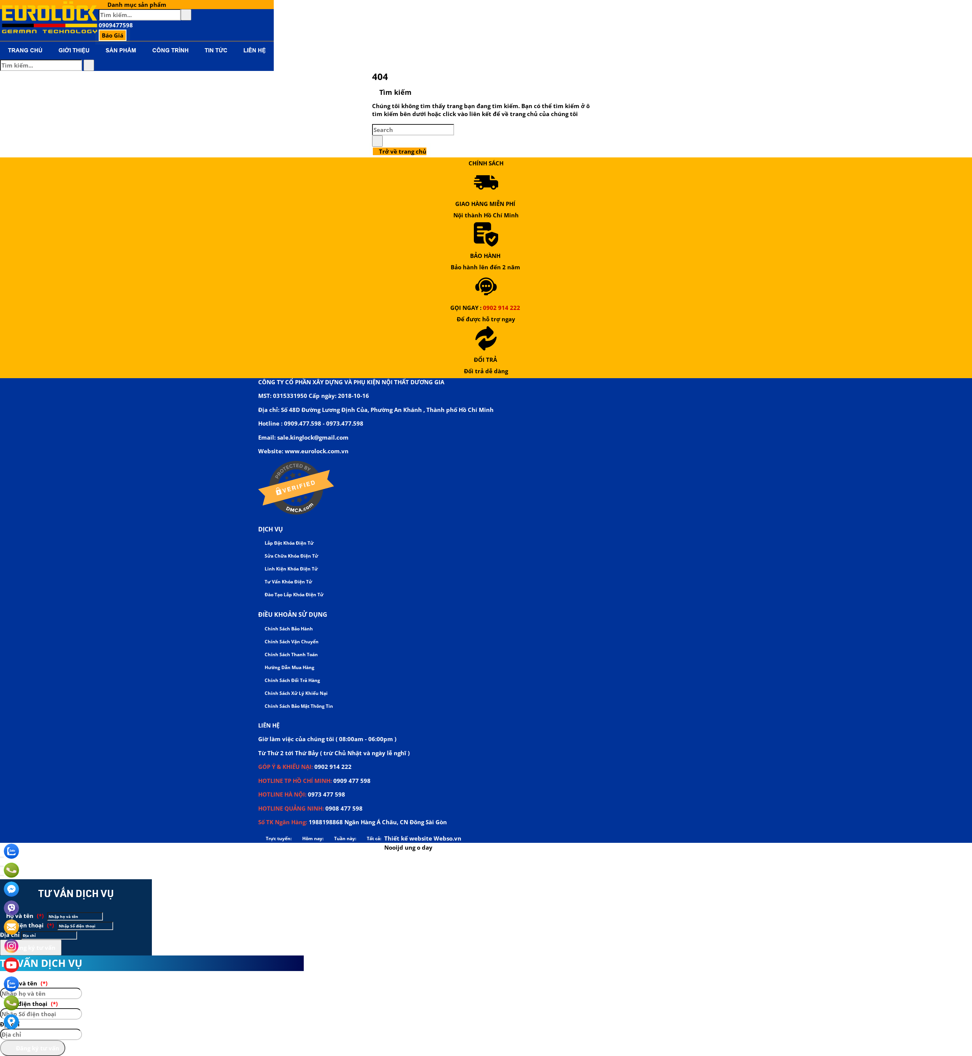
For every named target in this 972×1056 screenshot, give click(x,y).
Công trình (170, 50)
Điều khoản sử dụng (292, 614)
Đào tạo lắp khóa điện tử (293, 594)
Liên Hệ (254, 50)
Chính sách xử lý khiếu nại (296, 693)
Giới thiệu (74, 50)
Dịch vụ (270, 529)
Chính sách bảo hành (288, 628)
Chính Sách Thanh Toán (291, 654)
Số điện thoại (29, 925)
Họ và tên (24, 915)
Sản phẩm (121, 50)
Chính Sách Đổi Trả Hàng (292, 680)
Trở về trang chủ (401, 151)
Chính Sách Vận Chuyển (291, 641)
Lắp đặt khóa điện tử (289, 543)
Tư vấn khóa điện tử (288, 581)
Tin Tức (216, 50)
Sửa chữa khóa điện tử (291, 556)
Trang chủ (25, 50)
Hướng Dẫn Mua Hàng (289, 667)
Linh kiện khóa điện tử (291, 569)
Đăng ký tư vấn (33, 947)
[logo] (49, 32)
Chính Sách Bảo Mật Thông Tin (298, 706)
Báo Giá (112, 35)
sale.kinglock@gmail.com (313, 437)
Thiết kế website (408, 838)
